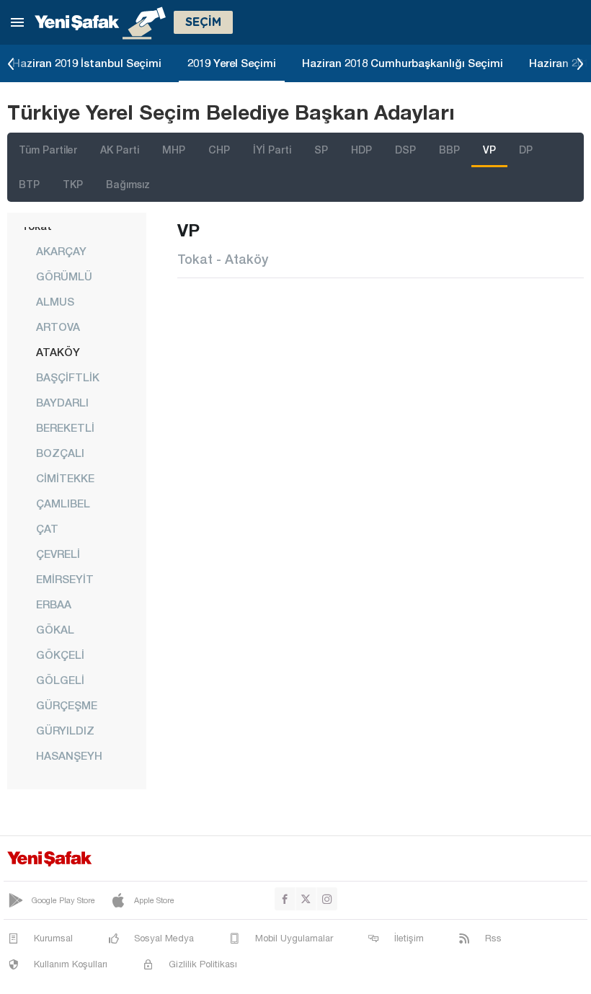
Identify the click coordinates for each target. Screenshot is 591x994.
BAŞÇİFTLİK (67, 376)
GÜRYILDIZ (65, 730)
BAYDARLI (62, 402)
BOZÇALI (60, 452)
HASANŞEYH (69, 755)
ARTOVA (58, 326)
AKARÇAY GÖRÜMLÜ (64, 263)
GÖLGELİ (60, 679)
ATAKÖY (58, 351)
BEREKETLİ (65, 427)
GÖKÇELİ (60, 654)
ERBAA (53, 604)
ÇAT (47, 528)
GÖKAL (55, 629)
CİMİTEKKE (65, 477)
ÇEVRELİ (58, 553)
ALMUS (55, 301)
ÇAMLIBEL (63, 503)
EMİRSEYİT (65, 578)
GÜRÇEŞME (66, 704)
